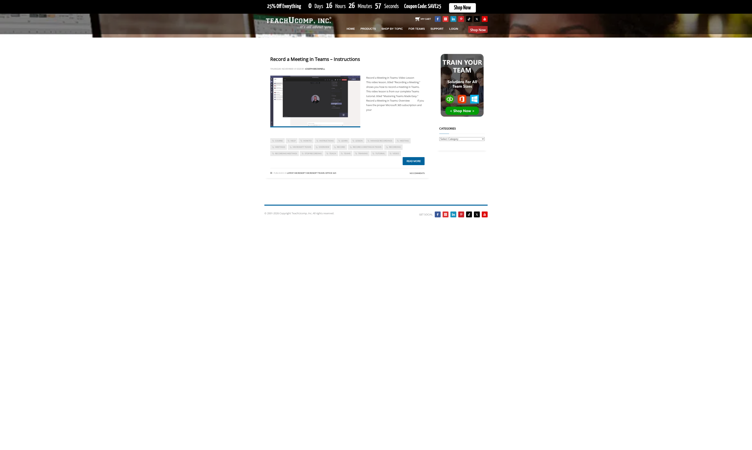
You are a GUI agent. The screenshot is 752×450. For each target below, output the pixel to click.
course (279, 141)
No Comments (417, 173)
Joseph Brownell (315, 69)
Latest (290, 173)
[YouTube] (485, 19)
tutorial (380, 153)
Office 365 (330, 173)
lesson (359, 141)
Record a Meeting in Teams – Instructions (315, 59)
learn (344, 141)
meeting (404, 141)
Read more (414, 161)
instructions (326, 141)
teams (347, 153)
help (293, 141)
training (363, 153)
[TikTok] (469, 19)
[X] (477, 19)
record (341, 147)
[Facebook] (438, 19)
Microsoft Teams (302, 147)
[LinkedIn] (453, 19)
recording (395, 147)
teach (332, 153)
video (396, 153)
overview (324, 147)
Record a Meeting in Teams (367, 147)
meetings (280, 147)
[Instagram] (445, 19)
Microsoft (300, 173)
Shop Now (462, 8)
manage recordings (381, 141)
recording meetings (286, 153)
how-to (307, 141)
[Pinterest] (461, 19)
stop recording (313, 153)
